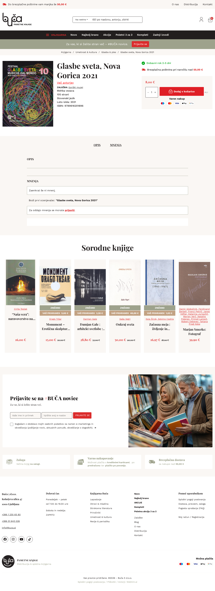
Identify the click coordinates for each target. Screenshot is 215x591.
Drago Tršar (55, 319)
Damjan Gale (90, 319)
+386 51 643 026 (11, 521)
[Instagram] (13, 539)
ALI (206, 92)
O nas (137, 526)
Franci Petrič (195, 311)
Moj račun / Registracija (191, 517)
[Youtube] (21, 539)
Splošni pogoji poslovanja (192, 499)
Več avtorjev (65, 82)
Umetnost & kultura (86, 52)
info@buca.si (9, 527)
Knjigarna (66, 52)
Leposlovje (95, 499)
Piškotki (112, 582)
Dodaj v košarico (184, 91)
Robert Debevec (189, 321)
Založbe (138, 517)
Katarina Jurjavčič (198, 314)
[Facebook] (5, 539)
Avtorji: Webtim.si (127, 582)
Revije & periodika (100, 521)
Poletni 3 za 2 (124, 35)
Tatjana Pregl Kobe (198, 322)
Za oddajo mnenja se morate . (52, 210)
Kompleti (142, 35)
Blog (136, 522)
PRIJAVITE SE (82, 415)
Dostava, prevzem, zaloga (192, 504)
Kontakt (138, 535)
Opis (97, 145)
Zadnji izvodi (161, 35)
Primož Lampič (199, 319)
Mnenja (116, 145)
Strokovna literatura (101, 508)
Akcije (107, 35)
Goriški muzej (75, 87)
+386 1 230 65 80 (11, 514)
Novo (74, 35)
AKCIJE (138, 502)
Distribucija (140, 531)
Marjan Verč (189, 316)
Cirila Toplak (20, 309)
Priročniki (95, 512)
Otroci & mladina (99, 504)
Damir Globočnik (188, 309)
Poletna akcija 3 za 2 (145, 511)
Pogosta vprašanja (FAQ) (191, 508)
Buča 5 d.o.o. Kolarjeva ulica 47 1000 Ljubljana (12, 499)
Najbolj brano (90, 35)
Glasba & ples (108, 52)
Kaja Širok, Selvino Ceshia (160, 319)
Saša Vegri (124, 319)
